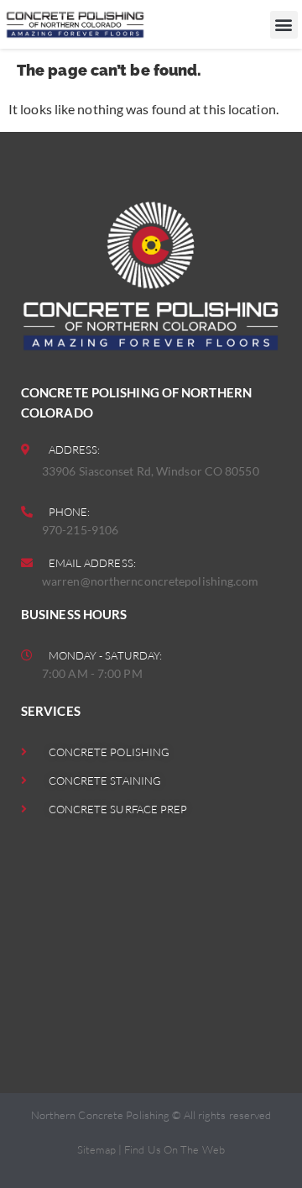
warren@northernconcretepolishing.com (150, 581)
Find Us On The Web (174, 1149)
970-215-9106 (80, 530)
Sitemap (96, 1149)
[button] (284, 25)
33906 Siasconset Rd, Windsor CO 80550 (150, 471)
